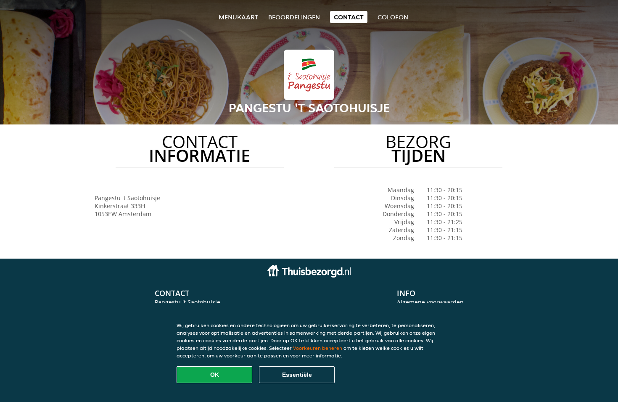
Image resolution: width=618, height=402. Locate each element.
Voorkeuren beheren (317, 348)
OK (214, 374)
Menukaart (238, 17)
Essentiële (297, 374)
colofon (393, 17)
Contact (349, 17)
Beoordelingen (294, 17)
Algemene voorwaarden (430, 302)
